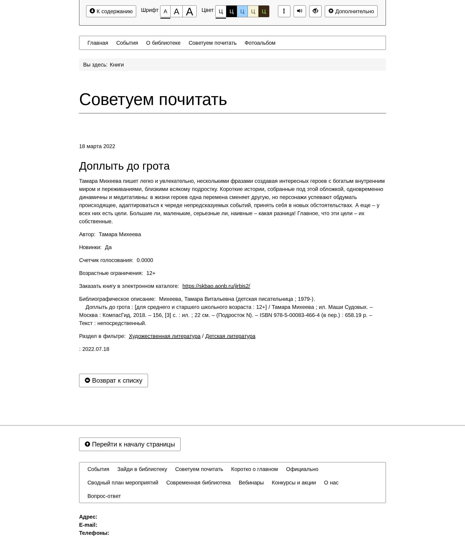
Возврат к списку (116, 380)
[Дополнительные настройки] (315, 11)
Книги (117, 65)
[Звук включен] (300, 11)
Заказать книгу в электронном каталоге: (164, 286)
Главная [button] (97, 43)
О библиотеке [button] (163, 43)
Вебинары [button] (251, 483)
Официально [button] (302, 469)
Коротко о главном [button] (254, 469)
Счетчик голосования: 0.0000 (116, 260)
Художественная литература (164, 336)
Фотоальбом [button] (260, 43)
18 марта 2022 (97, 146)
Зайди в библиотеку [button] (142, 469)
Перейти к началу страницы (132, 444)
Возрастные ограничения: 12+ (117, 273)
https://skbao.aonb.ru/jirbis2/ (216, 286)
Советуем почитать (153, 99)
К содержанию (114, 11)
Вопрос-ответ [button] (104, 496)
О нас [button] (331, 483)
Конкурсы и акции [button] (294, 483)
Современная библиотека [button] (198, 483)
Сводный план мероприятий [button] (122, 483)
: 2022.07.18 (94, 349)
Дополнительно (354, 11)
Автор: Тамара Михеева (110, 234)
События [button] (127, 43)
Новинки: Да (95, 247)
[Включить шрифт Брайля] (284, 11)
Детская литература (230, 336)
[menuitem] (97, 43)
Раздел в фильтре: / (167, 336)
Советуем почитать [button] (213, 43)
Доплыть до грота (124, 166)
